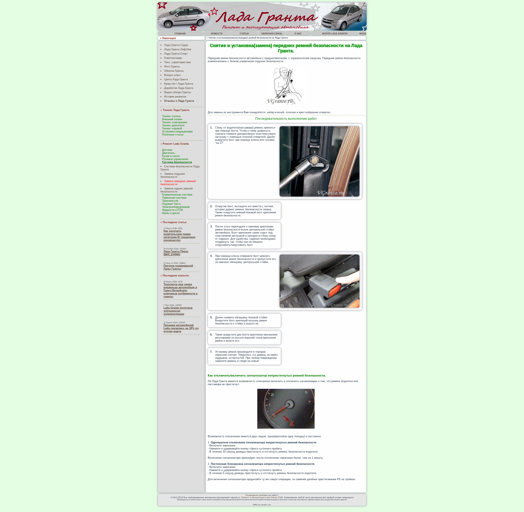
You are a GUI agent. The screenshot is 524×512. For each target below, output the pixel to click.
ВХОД (362, 33)
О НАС (298, 33)
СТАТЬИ (244, 33)
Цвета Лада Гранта (176, 79)
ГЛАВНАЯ (180, 33)
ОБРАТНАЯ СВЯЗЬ (271, 33)
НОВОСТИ (216, 33)
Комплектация (173, 57)
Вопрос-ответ (172, 75)
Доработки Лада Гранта (178, 87)
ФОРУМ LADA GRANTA (335, 33)
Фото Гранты (172, 66)
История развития (175, 96)
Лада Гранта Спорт (176, 53)
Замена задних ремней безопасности (176, 190)
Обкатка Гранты (174, 70)
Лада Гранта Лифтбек (177, 49)
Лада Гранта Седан (176, 45)
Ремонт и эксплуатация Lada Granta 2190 (262, 497)
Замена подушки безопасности (172, 175)
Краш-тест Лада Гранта (178, 83)
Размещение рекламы (257, 495)
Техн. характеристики (177, 62)
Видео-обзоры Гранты (177, 92)
